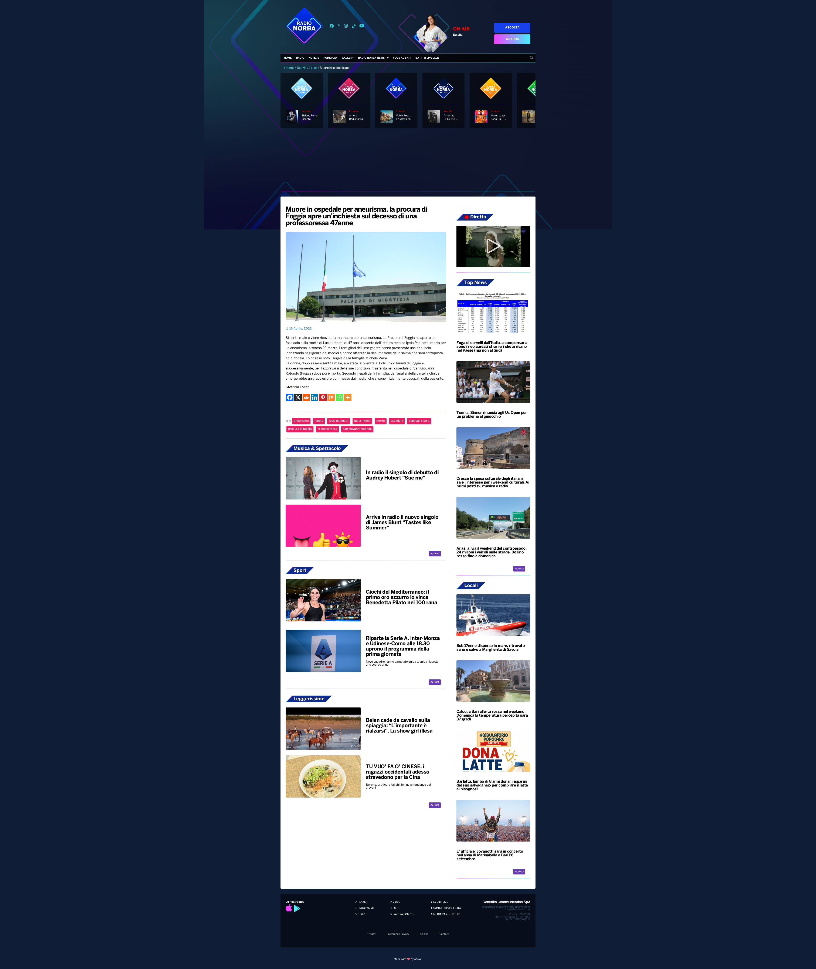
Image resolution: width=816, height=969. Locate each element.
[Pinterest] (323, 397)
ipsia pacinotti (338, 421)
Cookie (424, 934)
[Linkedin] (314, 397)
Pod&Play (330, 58)
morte (380, 421)
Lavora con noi (403, 914)
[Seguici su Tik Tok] (353, 27)
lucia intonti (362, 421)
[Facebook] (289, 397)
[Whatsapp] (339, 397)
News (361, 914)
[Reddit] (306, 397)
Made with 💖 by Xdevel (408, 959)
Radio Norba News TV (373, 58)
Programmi (365, 908)
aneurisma (301, 421)
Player (362, 902)
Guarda (512, 39)
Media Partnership (446, 914)
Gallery (348, 58)
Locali (313, 67)
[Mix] (331, 397)
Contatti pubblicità (447, 908)
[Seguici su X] (339, 27)
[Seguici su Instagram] (346, 27)
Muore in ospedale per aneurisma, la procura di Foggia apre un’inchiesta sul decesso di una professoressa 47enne (356, 216)
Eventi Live (440, 902)
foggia (318, 421)
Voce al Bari (402, 58)
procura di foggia (300, 429)
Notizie (314, 58)
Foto (396, 908)
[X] (298, 397)
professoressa (327, 429)
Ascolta (512, 27)
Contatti (444, 934)
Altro (434, 554)
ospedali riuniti (419, 421)
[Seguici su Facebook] (332, 27)
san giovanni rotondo (357, 429)
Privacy (371, 934)
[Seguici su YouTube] (361, 27)
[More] (347, 397)
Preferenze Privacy (398, 934)
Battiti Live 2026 (427, 58)
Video (396, 902)
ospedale (397, 421)
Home (288, 58)
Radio (300, 58)
